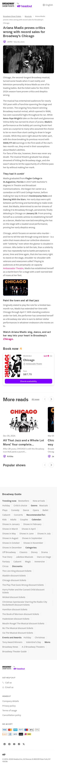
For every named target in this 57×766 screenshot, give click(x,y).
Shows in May (9, 533)
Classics (23, 552)
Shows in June (26, 533)
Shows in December (12, 547)
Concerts (18, 514)
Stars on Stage (44, 556)
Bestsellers (23, 500)
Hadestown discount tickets (15, 618)
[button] (37, 363)
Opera (36, 510)
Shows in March (10, 528)
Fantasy (6, 561)
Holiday (6, 505)
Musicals (28, 16)
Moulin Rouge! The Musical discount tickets (23, 623)
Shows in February (32, 524)
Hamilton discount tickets (14, 609)
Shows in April (29, 528)
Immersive (39, 561)
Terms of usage (9, 710)
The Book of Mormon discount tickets (20, 614)
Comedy (15, 510)
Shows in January (11, 524)
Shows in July (44, 533)
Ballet (45, 510)
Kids (4, 519)
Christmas (40, 637)
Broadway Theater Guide (14, 651)
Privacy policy (9, 705)
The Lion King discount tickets (16, 570)
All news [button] (35, 399)
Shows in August (10, 538)
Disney (34, 552)
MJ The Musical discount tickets (17, 628)
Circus (5, 566)
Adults (13, 519)
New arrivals (39, 500)
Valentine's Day (33, 642)
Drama (44, 552)
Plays (4, 510)
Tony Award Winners (12, 642)
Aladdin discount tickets (14, 575)
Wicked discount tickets (13, 597)
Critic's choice (20, 505)
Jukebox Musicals (24, 556)
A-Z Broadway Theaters (33, 646)
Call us (8, 682)
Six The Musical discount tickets (17, 632)
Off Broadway (9, 552)
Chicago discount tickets (14, 580)
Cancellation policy (11, 715)
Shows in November (33, 542)
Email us (9, 687)
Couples (24, 519)
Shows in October (11, 542)
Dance (26, 510)
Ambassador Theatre (13, 268)
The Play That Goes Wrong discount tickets (23, 584)
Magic (28, 561)
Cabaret (6, 514)
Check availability (28, 381)
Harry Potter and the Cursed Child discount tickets (23, 591)
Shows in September (32, 538)
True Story (7, 556)
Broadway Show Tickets (12, 16)
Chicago (8, 339)
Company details (10, 701)
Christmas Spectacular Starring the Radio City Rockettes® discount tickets (24, 603)
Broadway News (10, 646)
